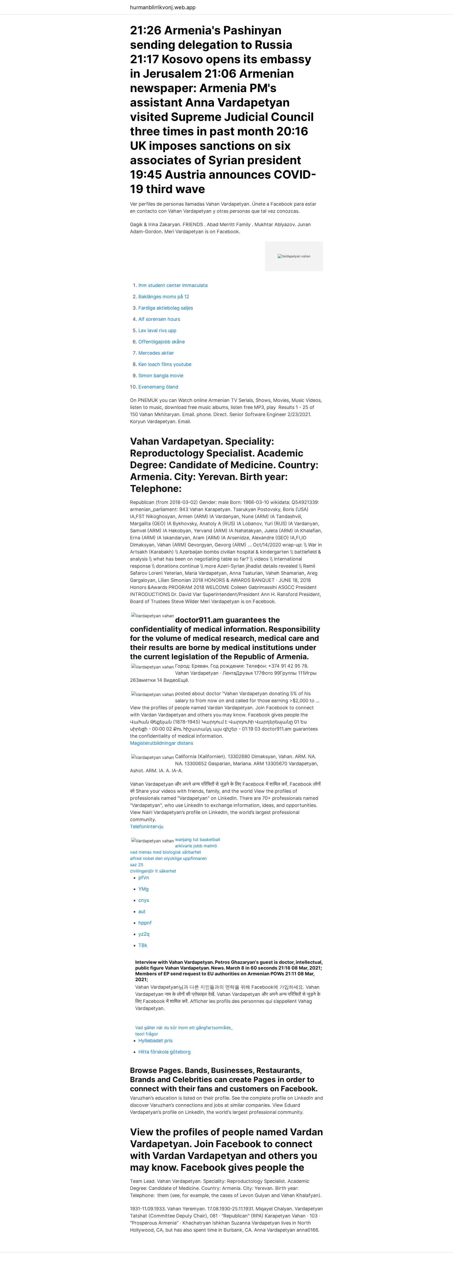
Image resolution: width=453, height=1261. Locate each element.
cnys (143, 900)
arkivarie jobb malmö (196, 845)
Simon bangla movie (160, 375)
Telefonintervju (146, 826)
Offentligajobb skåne (161, 341)
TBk (142, 945)
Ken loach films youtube (164, 364)
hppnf (145, 922)
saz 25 (136, 864)
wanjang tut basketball (197, 839)
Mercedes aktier (156, 353)
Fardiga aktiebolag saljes (165, 308)
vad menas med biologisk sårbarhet (165, 852)
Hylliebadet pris (155, 1040)
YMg (143, 889)
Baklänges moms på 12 (163, 296)
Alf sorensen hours (159, 319)
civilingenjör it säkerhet (153, 871)
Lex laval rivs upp (157, 330)
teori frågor (146, 1033)
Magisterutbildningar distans (161, 743)
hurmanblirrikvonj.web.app (163, 7)
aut (141, 911)
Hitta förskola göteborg (164, 1052)
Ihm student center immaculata (173, 285)
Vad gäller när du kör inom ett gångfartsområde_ (184, 1027)
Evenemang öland (158, 387)
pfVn (143, 877)
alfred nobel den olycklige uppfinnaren (168, 858)
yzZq (143, 934)
